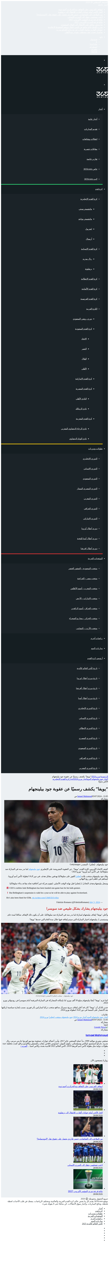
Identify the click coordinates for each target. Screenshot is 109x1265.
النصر (84, 349)
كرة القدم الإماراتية (83, 379)
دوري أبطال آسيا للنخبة (87, 538)
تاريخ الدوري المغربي (88, 768)
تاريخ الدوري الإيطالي (88, 728)
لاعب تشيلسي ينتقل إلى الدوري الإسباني (85, 17)
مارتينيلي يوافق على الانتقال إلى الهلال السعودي (82, 25)
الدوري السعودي (90, 478)
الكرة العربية (91, 309)
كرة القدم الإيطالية (89, 279)
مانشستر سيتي (85, 209)
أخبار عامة (92, 119)
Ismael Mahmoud (84, 796)
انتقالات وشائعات (89, 139)
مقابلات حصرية (90, 149)
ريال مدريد (87, 259)
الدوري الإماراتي (90, 518)
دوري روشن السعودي (82, 319)
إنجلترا (78, 876)
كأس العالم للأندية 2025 (92, 1224)
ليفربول (88, 229)
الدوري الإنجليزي (90, 458)
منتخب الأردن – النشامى (86, 628)
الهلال (84, 359)
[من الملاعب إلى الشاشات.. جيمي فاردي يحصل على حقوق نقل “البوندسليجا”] (88, 1136)
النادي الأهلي (81, 399)
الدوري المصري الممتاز (87, 488)
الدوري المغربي (90, 498)
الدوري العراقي (90, 508)
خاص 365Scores (90, 169)
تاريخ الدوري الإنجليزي (87, 708)
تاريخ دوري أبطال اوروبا (87, 678)
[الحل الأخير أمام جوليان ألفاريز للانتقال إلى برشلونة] (88, 1110)
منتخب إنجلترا (55, 1017)
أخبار (100, 109)
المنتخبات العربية (95, 558)
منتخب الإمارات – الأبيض (86, 598)
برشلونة (88, 269)
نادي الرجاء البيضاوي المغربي (74, 429)
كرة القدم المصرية (84, 389)
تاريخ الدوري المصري (88, 738)
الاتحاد (84, 339)
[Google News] (101, 1027)
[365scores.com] (102, 72)
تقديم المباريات (90, 129)
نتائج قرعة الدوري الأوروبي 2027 (88, 22)
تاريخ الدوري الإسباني (88, 718)
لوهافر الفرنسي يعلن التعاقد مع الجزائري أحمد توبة (80, 9)
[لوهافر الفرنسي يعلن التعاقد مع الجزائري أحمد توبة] (88, 1083)
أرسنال (89, 239)
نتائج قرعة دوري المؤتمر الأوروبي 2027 (86, 20)
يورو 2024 (96, 776)
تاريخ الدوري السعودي (87, 748)
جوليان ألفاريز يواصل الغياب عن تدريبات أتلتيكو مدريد (79, 30)
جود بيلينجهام (34, 869)
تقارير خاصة (92, 159)
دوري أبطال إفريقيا (89, 548)
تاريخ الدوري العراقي (88, 758)
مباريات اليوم (97, 648)
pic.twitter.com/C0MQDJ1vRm (45, 898)
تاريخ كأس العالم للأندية (87, 668)
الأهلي (84, 369)
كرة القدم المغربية (84, 419)
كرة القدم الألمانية (89, 289)
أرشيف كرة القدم (95, 658)
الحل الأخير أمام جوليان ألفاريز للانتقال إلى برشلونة (80, 12)
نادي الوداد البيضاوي (78, 439)
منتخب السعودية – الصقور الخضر (82, 568)
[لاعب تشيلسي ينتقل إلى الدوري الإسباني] (88, 1162)
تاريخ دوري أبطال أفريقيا (86, 688)
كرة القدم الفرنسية (89, 299)
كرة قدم (99, 189)
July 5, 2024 (95, 902)
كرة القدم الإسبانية (89, 249)
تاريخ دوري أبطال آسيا (87, 698)
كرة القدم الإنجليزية (88, 199)
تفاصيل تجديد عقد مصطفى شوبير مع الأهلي (84, 32)
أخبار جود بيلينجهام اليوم (97, 779)
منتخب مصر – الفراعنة (87, 578)
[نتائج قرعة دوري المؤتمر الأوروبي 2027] (88, 1188)
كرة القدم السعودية (83, 329)
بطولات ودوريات (95, 448)
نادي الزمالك (81, 409)
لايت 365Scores (90, 179)
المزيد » (23, 1046)
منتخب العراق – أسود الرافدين (84, 608)
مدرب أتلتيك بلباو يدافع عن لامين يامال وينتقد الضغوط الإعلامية (75, 27)
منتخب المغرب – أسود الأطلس (83, 588)
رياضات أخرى (97, 638)
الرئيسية (104, 776)
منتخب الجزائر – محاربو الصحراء (83, 618)
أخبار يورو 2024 (80, 779)
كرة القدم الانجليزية (61, 779)
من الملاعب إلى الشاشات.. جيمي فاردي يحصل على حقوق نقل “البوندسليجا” (69, 14)
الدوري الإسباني (90, 468)
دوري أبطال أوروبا (89, 528)
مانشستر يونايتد (85, 219)
